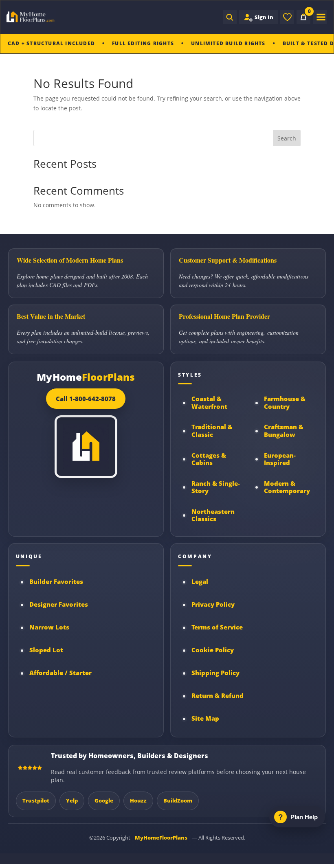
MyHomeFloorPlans (161, 837)
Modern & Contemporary (287, 487)
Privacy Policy (213, 604)
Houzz (138, 800)
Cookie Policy (212, 650)
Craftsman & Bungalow (283, 431)
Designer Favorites (58, 604)
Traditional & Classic (212, 431)
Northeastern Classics (213, 515)
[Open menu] (320, 17)
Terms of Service (217, 627)
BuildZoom (177, 800)
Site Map (205, 718)
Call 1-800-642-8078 (86, 399)
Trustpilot (35, 800)
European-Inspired (280, 459)
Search (286, 138)
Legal (199, 582)
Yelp (72, 800)
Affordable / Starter (60, 673)
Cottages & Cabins (208, 459)
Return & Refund (217, 696)
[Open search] (230, 17)
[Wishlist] (287, 17)
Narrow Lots (49, 627)
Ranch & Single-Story (215, 487)
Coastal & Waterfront (209, 402)
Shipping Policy (215, 673)
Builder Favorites (56, 582)
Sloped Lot (46, 650)
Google (103, 800)
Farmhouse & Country (284, 402)
